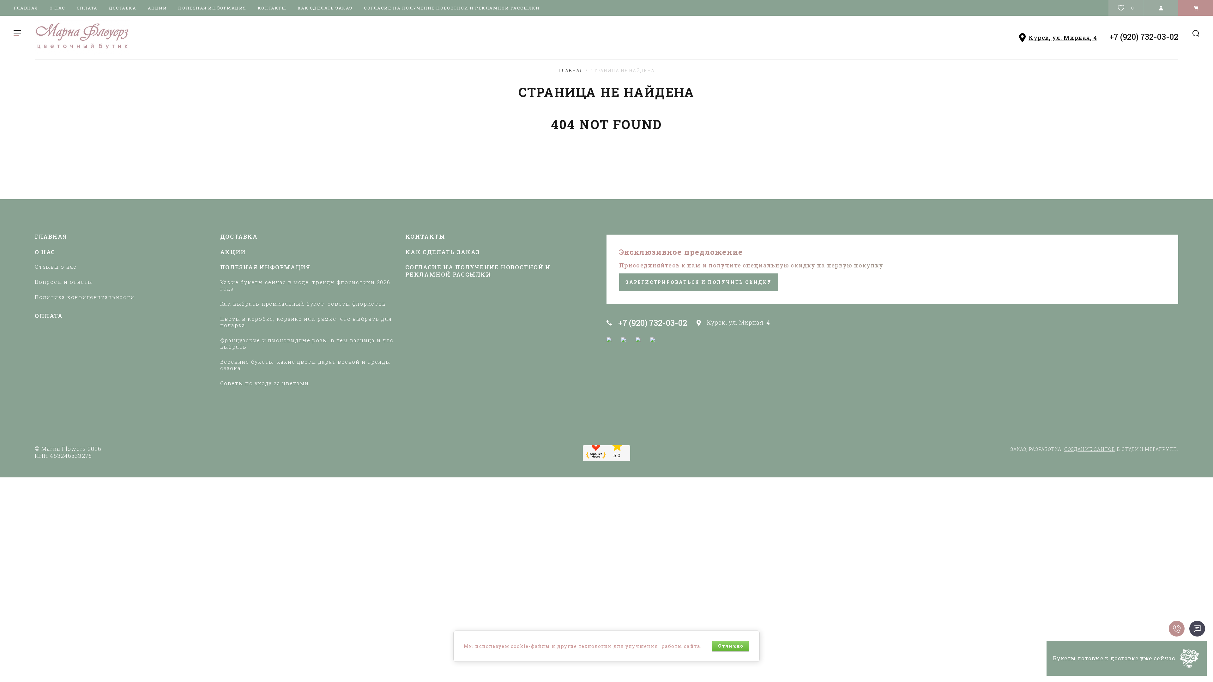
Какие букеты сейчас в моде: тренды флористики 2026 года (305, 285)
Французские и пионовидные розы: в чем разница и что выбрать (307, 343)
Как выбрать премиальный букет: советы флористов (303, 304)
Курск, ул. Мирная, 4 (1063, 37)
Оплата (87, 8)
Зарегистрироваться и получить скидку (698, 282)
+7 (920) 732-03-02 (1143, 37)
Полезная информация (212, 8)
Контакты (272, 8)
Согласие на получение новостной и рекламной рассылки (452, 8)
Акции (157, 8)
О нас (57, 8)
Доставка (122, 8)
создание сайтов (1089, 449)
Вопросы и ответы (64, 282)
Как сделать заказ (325, 8)
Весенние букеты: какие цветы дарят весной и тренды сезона (305, 365)
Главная (26, 8)
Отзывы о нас (56, 267)
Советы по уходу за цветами (264, 383)
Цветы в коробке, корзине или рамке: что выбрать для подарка (306, 322)
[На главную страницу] (319, 37)
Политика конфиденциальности (85, 297)
